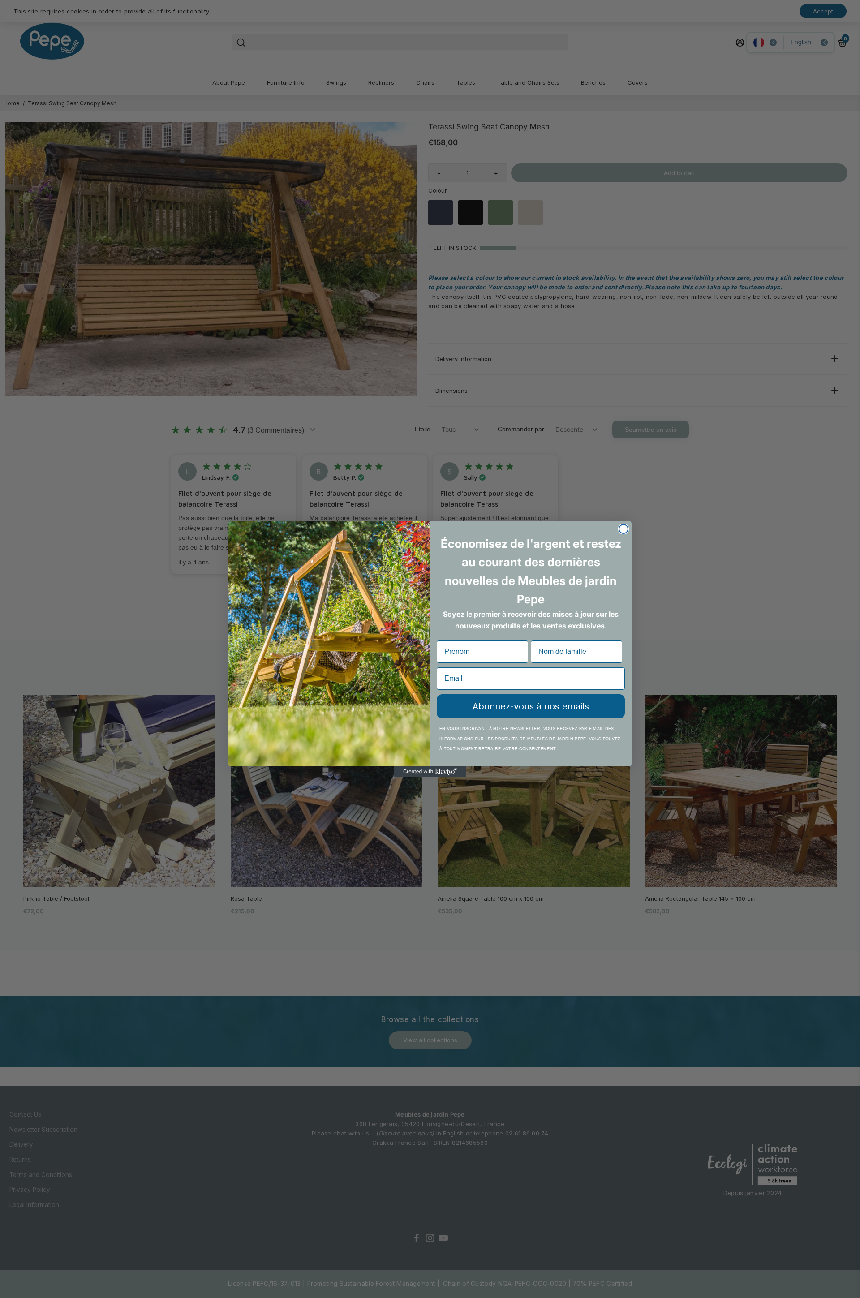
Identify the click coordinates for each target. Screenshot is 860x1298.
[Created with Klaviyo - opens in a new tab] (430, 771)
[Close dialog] (623, 528)
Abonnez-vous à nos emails (531, 706)
